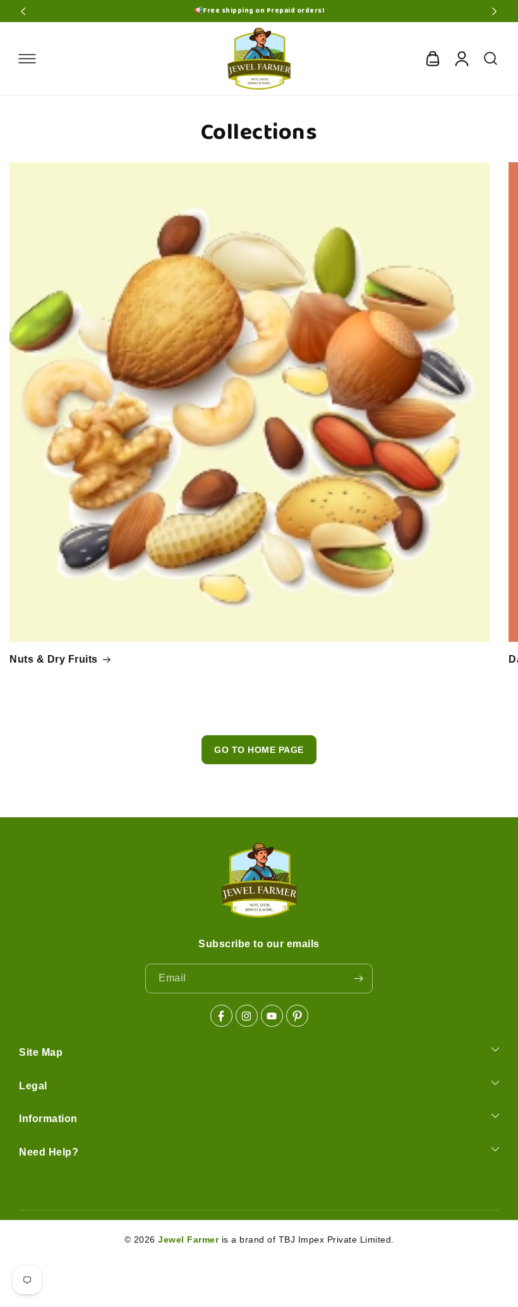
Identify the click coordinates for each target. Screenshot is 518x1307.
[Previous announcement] (23, 11)
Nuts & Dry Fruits (53, 659)
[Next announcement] (495, 11)
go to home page (259, 750)
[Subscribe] (358, 978)
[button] (27, 58)
